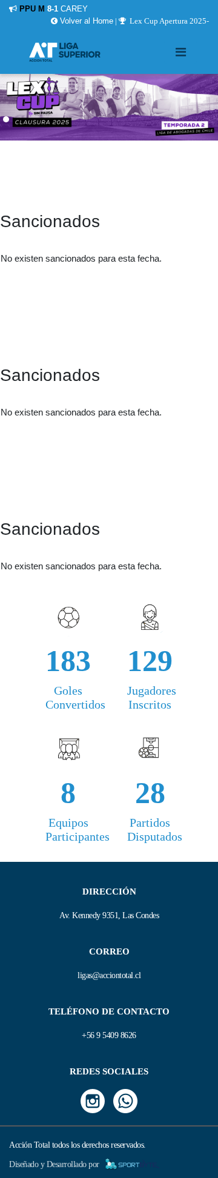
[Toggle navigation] (180, 52)
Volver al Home (85, 20)
